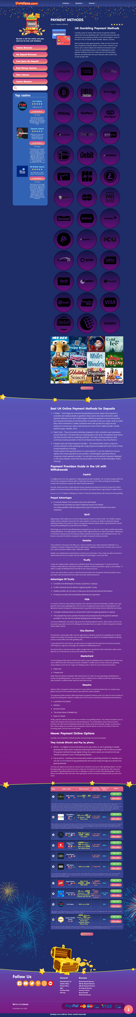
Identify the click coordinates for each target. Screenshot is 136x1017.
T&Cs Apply (37, 115)
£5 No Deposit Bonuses (86, 981)
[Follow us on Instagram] (44, 983)
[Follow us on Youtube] (26, 983)
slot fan (59, 493)
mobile (63, 761)
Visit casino (116, 798)
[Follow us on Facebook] (19, 983)
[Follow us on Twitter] (32, 983)
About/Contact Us (65, 981)
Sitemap (62, 992)
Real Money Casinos (26, 68)
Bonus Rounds (83, 992)
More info (116, 794)
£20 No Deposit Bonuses (87, 986)
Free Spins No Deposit (27, 61)
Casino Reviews (24, 81)
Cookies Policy (64, 983)
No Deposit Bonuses (26, 54)
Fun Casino (37, 101)
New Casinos (22, 74)
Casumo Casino (37, 129)
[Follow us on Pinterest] (38, 983)
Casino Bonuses (24, 47)
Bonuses (79, 3)
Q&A (61, 988)
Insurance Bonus (84, 990)
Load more (87, 388)
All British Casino (37, 167)
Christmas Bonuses (85, 995)
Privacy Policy (64, 986)
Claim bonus (37, 111)
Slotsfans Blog (64, 990)
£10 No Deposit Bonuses (87, 983)
